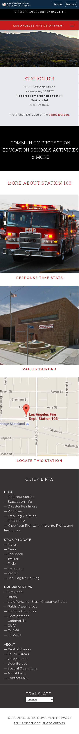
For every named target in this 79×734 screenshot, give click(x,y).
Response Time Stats (39, 278)
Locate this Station (39, 461)
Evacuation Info (20, 501)
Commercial (17, 621)
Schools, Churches (22, 611)
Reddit (13, 573)
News (12, 549)
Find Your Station (21, 497)
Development (18, 616)
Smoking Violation (22, 516)
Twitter (13, 559)
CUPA (12, 625)
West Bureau (17, 663)
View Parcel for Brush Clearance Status (37, 601)
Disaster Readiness (22, 506)
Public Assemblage (22, 606)
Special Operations (22, 668)
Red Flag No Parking (24, 578)
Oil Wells (14, 635)
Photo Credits (53, 723)
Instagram (16, 568)
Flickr (12, 563)
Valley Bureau (59, 114)
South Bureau (18, 654)
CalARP (13, 630)
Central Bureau (19, 649)
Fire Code (15, 592)
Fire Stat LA (16, 521)
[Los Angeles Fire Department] (38, 27)
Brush (12, 597)
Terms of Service (27, 723)
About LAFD (17, 673)
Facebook (15, 554)
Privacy (64, 717)
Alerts (12, 544)
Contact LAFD (18, 678)
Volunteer (15, 511)
